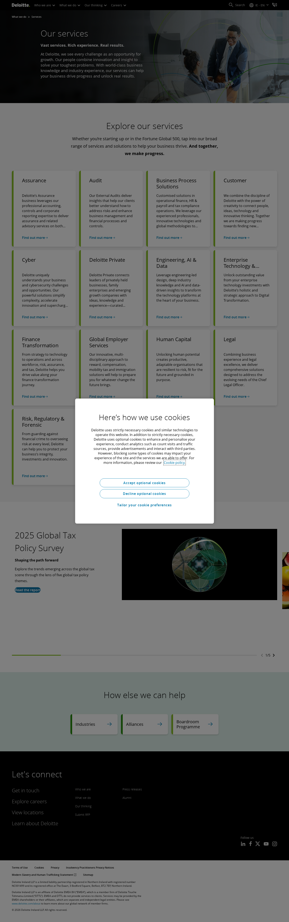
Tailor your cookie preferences (144, 505)
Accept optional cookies (144, 482)
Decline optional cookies (144, 493)
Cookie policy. (174, 462)
